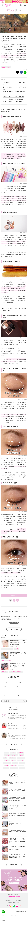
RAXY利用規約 (8, 900)
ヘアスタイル (20, 760)
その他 (17, 695)
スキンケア (4, 683)
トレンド (9, 67)
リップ (13, 760)
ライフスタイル (14, 768)
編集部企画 (21, 752)
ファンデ (6, 768)
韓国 (5, 757)
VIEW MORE (14, 744)
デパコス (21, 765)
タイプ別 (16, 648)
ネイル (17, 691)
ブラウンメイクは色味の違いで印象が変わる (13, 99)
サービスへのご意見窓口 (17, 900)
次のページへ (14, 595)
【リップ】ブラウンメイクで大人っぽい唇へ (13, 96)
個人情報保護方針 (10, 915)
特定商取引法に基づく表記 (13, 902)
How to (3, 67)
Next (24, 603)
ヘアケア (3, 691)
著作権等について (18, 915)
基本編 (21, 755)
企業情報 (3, 915)
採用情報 (24, 915)
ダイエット (13, 765)
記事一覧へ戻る (14, 629)
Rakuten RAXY (8, 5)
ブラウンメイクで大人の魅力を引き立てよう (13, 101)
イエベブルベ (19, 671)
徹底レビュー (5, 671)
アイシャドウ (10, 648)
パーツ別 (21, 763)
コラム (3, 695)
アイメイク (9, 65)
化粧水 (6, 765)
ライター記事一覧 (14, 622)
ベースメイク (18, 683)
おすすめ (13, 752)
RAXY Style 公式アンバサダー (11, 755)
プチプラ (15, 763)
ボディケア (18, 687)
